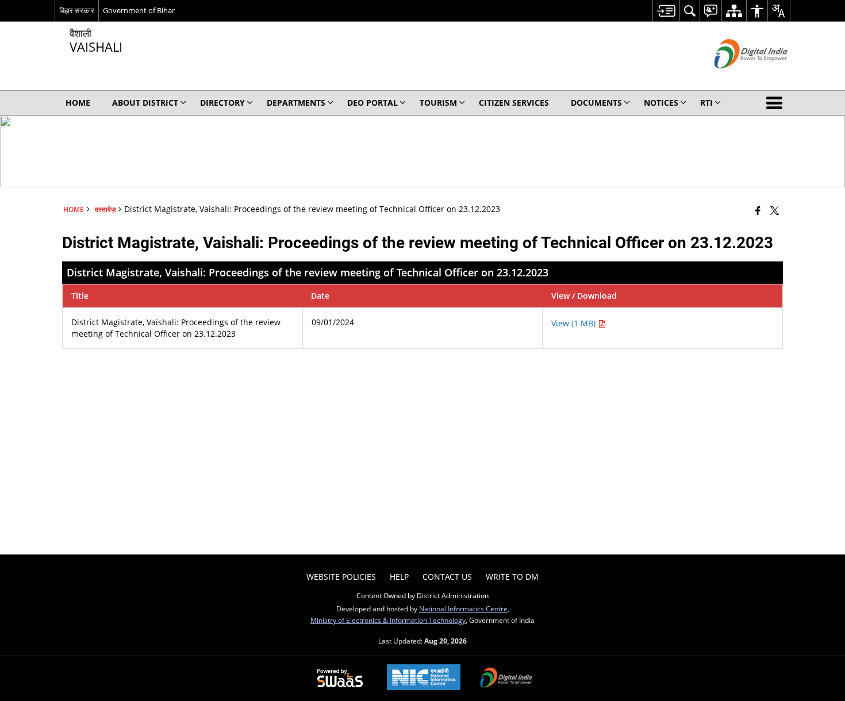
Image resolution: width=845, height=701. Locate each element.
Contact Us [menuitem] (447, 576)
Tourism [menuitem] (438, 102)
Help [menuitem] (399, 576)
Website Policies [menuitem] (341, 576)
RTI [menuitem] (706, 102)
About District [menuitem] (145, 102)
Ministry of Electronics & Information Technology (388, 620)
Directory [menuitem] (222, 102)
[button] (776, 103)
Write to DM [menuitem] (512, 576)
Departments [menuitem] (296, 102)
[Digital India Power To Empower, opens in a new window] (506, 678)
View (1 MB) (574, 323)
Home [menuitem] (78, 102)
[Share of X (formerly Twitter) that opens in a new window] (774, 210)
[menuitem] (665, 10)
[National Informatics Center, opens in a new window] (423, 678)
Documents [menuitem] (596, 102)
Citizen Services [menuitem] (514, 102)
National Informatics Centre (463, 608)
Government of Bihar (139, 10)
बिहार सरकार (76, 10)
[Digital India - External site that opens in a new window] (736, 77)
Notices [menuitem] (661, 102)
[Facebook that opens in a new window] (758, 210)
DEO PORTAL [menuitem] (372, 102)
